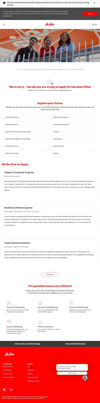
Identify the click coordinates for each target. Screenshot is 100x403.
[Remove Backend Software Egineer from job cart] (5, 232)
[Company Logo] (49, 24)
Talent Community (32, 377)
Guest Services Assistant (17, 243)
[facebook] (4, 389)
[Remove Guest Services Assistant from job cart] (5, 265)
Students (30, 374)
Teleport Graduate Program (19, 172)
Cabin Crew (30, 370)
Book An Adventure (9, 377)
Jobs (28, 366)
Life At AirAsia (7, 370)
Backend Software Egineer (18, 207)
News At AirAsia (8, 374)
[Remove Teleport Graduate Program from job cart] (5, 197)
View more (50, 274)
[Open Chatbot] (85, 377)
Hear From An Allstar (33, 381)
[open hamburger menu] (4, 24)
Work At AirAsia (8, 366)
